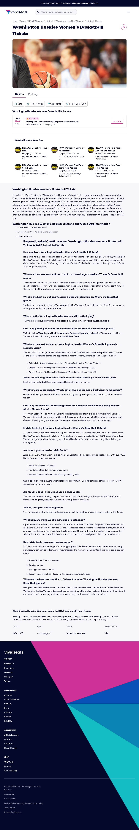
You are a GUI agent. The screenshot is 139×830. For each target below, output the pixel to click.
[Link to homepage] (17, 12)
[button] (18, 104)
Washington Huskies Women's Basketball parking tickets (67, 333)
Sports (23, 21)
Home (15, 21)
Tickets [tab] (19, 94)
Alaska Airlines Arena (98, 321)
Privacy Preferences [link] (12, 812)
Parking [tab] (32, 94)
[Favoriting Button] (124, 27)
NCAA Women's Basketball (40, 21)
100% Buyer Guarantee (80, 3)
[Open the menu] (128, 11)
